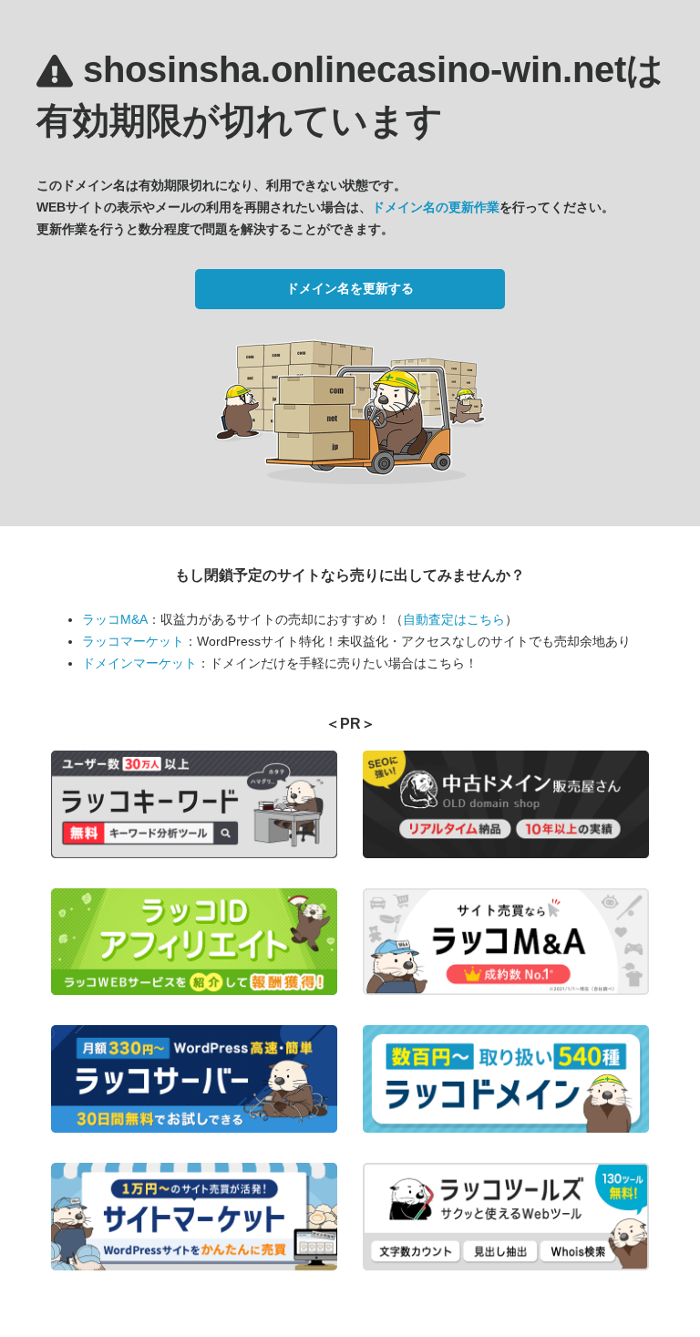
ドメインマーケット (139, 663)
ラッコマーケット (133, 641)
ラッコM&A (115, 619)
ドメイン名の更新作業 (435, 207)
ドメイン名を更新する (350, 288)
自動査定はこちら (454, 619)
